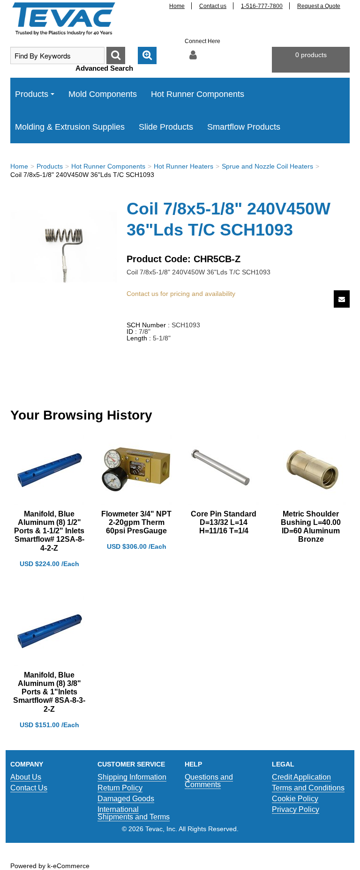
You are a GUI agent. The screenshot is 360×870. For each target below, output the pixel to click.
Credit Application (301, 777)
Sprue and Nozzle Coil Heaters (267, 166)
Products (31, 94)
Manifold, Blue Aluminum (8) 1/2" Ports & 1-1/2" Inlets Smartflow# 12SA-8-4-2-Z (49, 531)
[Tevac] (63, 18)
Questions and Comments (209, 781)
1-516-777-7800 (262, 6)
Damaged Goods (126, 799)
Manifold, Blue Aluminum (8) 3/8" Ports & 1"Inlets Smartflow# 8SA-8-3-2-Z (49, 692)
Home (177, 6)
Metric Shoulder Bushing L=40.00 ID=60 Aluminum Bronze (311, 527)
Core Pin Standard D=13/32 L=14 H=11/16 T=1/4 (223, 522)
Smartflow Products (243, 127)
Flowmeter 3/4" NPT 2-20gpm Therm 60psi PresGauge (136, 522)
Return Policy (120, 788)
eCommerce (71, 866)
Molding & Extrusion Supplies (70, 127)
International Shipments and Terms (134, 813)
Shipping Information (132, 777)
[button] (311, 60)
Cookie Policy (295, 799)
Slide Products (166, 127)
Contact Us (28, 788)
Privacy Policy (295, 809)
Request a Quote (318, 6)
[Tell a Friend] (342, 299)
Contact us (212, 6)
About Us (25, 777)
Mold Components (102, 94)
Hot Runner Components (197, 94)
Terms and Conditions (308, 788)
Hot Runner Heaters (183, 166)
